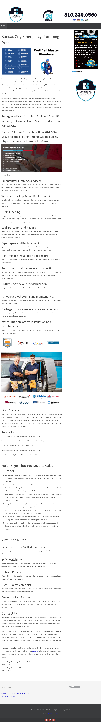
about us (35, 651)
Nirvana (50, 714)
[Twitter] (50, 720)
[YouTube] (46, 720)
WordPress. (57, 714)
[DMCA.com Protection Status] (86, 51)
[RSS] (53, 720)
